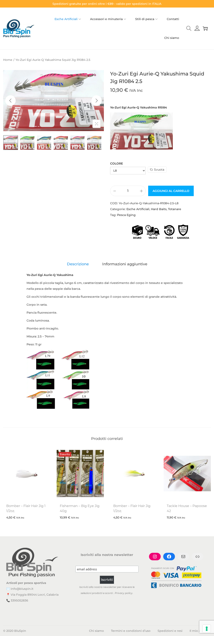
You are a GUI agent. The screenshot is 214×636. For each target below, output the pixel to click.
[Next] (96, 100)
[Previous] (10, 100)
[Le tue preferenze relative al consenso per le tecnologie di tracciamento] (207, 629)
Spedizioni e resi (170, 631)
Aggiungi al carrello (171, 191)
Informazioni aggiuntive (124, 264)
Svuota (159, 169)
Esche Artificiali (137, 209)
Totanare (174, 209)
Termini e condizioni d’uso (130, 631)
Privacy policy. (124, 593)
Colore (116, 163)
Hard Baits (159, 209)
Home (7, 60)
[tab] (78, 264)
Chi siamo (96, 631)
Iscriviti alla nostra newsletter (107, 555)
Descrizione (78, 264)
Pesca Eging (126, 215)
